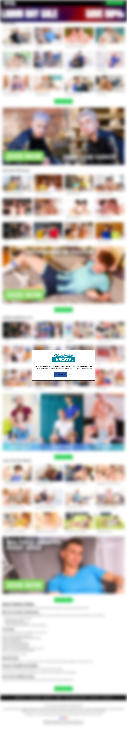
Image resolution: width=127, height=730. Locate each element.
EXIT (70, 374)
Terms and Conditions (86, 368)
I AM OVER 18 (60, 374)
